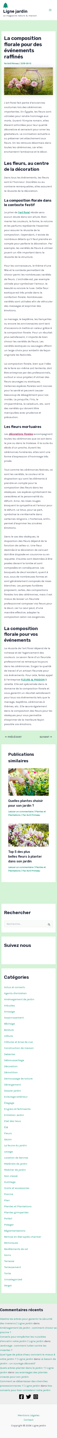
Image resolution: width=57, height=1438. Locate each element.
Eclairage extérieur (16, 1096)
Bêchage (9, 1023)
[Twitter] (28, 1396)
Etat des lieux (12, 1121)
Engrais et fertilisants (17, 1108)
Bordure (9, 1029)
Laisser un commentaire (20, 811)
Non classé (11, 1175)
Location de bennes (16, 1157)
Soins (7, 1255)
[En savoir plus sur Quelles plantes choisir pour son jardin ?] (28, 781)
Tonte (7, 1273)
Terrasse (9, 1261)
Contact (28, 1419)
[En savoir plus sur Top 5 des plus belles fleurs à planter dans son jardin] (28, 834)
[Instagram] (35, 1396)
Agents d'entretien (15, 993)
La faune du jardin (15, 1145)
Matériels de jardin (15, 1163)
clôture (8, 1035)
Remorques (11, 1242)
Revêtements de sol (16, 1249)
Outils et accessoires (16, 1188)
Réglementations (14, 1230)
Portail (8, 1218)
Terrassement (12, 1267)
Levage (8, 1151)
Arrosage (9, 1011)
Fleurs (8, 1133)
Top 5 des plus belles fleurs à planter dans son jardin (25, 856)
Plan (7, 1200)
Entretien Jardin (14, 1115)
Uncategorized (13, 1279)
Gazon (8, 1139)
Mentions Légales (28, 1415)
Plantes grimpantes (16, 1212)
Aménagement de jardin (19, 999)
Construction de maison (19, 1048)
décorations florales (21, 434)
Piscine (8, 1194)
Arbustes (9, 1005)
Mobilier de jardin (15, 1169)
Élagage (9, 1102)
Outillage (10, 1182)
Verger (8, 1285)
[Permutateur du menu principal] (50, 10)
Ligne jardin (15, 11)
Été (6, 1127)
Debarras (9, 1054)
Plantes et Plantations (18, 1206)
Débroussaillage (14, 1060)
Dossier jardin (12, 1090)
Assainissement (14, 1017)
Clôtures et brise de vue (18, 1041)
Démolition (11, 1072)
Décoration (11, 1066)
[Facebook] (21, 1396)
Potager (9, 1224)
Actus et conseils (14, 987)
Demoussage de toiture (18, 1078)
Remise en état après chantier (22, 1236)
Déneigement (12, 1084)
